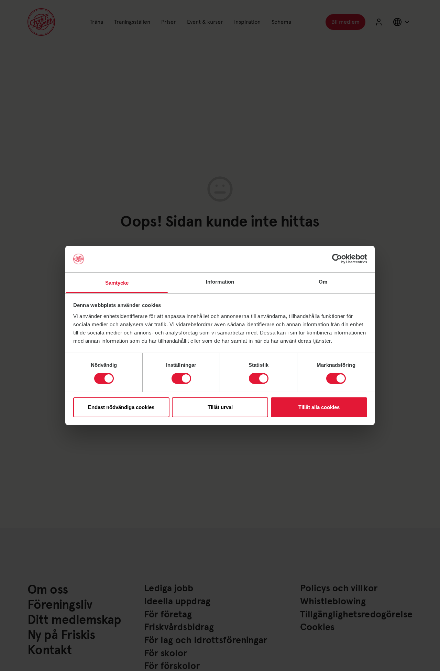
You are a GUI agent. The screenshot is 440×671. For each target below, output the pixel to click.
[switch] (181, 378)
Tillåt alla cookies (319, 407)
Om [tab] (323, 282)
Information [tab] (220, 282)
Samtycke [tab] (117, 283)
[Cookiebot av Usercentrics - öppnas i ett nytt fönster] (337, 259)
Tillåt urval (220, 407)
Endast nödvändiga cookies (121, 407)
